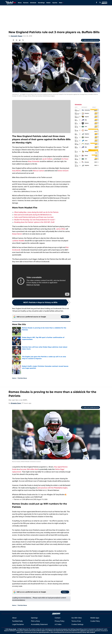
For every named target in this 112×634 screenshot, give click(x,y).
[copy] (23, 40)
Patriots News (22, 378)
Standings (41, 2)
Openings (34, 618)
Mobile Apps (94, 618)
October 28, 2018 (36, 191)
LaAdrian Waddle (18, 241)
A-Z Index (58, 624)
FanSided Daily (17, 621)
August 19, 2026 (42, 499)
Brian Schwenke (33, 161)
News (20, 2)
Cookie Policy (95, 621)
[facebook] (96, 2)
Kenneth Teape (16, 36)
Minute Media (12, 629)
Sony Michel (16, 171)
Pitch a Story (35, 621)
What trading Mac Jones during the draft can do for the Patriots (36, 212)
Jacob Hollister (47, 159)
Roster (48, 2)
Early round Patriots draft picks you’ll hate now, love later (34, 217)
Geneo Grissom (63, 171)
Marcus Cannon (38, 171)
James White (60, 229)
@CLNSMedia (17, 497)
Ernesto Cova (16, 403)
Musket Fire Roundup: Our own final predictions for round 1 (34, 220)
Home (14, 378)
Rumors (25, 2)
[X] (100, 2)
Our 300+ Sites (76, 618)
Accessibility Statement (39, 624)
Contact (57, 618)
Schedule (33, 2)
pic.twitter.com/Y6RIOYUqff (32, 497)
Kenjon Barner (17, 234)
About (14, 618)
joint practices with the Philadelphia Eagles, (53, 488)
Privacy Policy (59, 621)
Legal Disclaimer (18, 624)
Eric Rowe (64, 159)
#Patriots (15, 494)
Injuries (54, 2)
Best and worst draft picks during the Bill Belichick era (33, 215)
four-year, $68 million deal (29, 469)
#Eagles (50, 494)
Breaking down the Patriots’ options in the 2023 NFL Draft (34, 222)
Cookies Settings (77, 624)
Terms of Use (76, 621)
